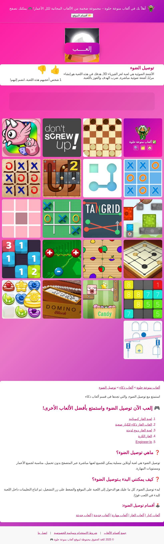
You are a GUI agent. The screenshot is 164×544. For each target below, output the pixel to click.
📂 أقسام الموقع (82, 15)
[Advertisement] (82, 101)
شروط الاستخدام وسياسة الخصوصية (75, 532)
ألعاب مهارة (120, 515)
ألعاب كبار (153, 515)
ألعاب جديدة (102, 515)
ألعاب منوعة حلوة (148, 387)
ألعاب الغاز (137, 515)
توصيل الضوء (107, 387)
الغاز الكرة (145, 436)
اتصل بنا (42, 532)
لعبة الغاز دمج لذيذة (139, 430)
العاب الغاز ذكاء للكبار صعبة (133, 424)
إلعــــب (82, 48)
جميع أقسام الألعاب (115, 532)
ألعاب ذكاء (126, 387)
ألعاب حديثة (83, 515)
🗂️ (143, 148)
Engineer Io (144, 442)
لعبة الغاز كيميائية (140, 419)
